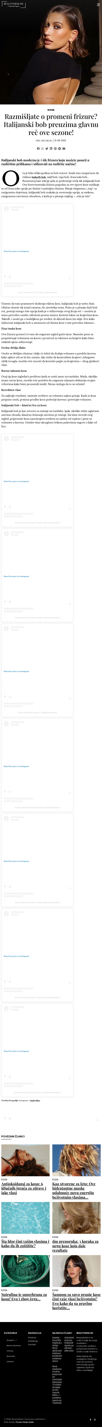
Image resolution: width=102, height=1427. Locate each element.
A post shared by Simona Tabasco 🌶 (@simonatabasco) (37, 1092)
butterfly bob (39, 177)
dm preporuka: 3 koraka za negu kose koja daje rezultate (75, 1246)
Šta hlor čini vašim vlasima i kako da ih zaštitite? (25, 1243)
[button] (38, 148)
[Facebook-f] (90, 1420)
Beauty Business (14, 1345)
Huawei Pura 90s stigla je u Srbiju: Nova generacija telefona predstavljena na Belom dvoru (59, 1349)
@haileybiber (34, 1100)
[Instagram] (95, 1420)
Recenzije (11, 1356)
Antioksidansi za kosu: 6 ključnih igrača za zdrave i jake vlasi (23, 1188)
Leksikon (10, 1361)
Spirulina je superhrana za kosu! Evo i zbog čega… (24, 1296)
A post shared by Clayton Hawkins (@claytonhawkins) (37, 523)
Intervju (10, 1351)
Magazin (10, 1340)
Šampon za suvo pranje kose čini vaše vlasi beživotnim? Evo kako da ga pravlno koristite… (76, 1301)
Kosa (51, 110)
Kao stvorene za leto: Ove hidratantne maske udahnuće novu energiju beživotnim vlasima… (73, 1190)
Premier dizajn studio (25, 1422)
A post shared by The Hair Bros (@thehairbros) (37, 292)
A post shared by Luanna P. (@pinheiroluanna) (37, 712)
